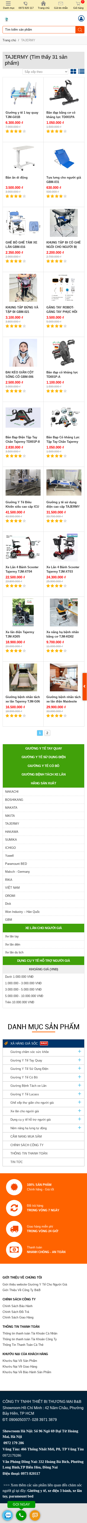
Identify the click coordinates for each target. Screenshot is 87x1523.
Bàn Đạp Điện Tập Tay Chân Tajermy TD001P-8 (23, 440)
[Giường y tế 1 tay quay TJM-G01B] (23, 93)
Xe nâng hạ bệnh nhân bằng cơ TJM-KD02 (62, 634)
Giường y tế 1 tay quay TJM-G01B (22, 115)
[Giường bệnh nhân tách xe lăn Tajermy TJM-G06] (23, 677)
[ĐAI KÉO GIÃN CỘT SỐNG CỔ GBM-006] (23, 353)
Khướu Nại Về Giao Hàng (20, 1366)
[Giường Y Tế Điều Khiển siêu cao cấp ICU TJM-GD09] (23, 483)
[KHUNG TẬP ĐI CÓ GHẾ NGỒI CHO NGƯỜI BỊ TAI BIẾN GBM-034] (63, 223)
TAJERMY (28, 40)
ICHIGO (10, 848)
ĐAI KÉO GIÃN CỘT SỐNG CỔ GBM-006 (20, 375)
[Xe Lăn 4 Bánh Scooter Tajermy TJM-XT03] (63, 547)
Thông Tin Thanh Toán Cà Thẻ (23, 1345)
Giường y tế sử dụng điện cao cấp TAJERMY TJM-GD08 (63, 506)
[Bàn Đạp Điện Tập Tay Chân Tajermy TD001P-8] (23, 418)
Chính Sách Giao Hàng (18, 1317)
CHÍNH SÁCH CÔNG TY (27, 1145)
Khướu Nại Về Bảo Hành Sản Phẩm (27, 1372)
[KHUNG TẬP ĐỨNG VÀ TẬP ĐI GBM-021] (23, 288)
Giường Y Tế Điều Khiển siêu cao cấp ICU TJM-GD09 (22, 506)
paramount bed (21, 1496)
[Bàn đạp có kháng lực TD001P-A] (63, 353)
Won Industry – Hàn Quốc (22, 912)
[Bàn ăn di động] (23, 158)
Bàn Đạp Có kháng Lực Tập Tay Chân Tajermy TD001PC (63, 442)
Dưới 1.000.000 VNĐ (19, 976)
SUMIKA (11, 839)
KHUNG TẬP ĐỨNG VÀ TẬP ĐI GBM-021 (22, 310)
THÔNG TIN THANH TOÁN (28, 1153)
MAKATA (11, 807)
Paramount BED (16, 864)
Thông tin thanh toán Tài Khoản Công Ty (30, 1339)
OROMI (10, 896)
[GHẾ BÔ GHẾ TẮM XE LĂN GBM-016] (23, 223)
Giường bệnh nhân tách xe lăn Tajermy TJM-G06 (23, 699)
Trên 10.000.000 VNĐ (19, 1002)
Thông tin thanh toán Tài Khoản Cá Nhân (30, 1333)
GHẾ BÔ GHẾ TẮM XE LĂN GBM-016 (21, 245)
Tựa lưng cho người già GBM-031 (63, 180)
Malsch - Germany (17, 871)
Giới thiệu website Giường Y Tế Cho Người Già (35, 1284)
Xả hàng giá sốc (28, 1043)
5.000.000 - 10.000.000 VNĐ (24, 996)
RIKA (8, 880)
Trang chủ (9, 40)
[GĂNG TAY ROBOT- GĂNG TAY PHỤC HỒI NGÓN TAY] (63, 288)
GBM (8, 919)
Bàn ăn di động (17, 177)
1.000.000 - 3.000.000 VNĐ (23, 983)
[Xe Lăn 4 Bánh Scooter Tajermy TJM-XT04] (23, 547)
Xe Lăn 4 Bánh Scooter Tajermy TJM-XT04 (22, 569)
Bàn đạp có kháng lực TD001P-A (62, 375)
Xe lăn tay (12, 936)
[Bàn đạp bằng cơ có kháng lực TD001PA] (63, 93)
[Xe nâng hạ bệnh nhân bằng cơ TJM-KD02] (63, 612)
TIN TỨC (16, 1162)
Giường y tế (36, 1491)
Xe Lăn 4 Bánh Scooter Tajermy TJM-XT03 (62, 569)
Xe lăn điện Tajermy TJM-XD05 (20, 634)
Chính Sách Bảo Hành (17, 1306)
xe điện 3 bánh (59, 1491)
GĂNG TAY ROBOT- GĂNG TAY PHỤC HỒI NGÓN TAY (61, 312)
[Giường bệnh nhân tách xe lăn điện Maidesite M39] (63, 677)
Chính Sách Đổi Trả (16, 1312)
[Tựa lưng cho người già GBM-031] (63, 158)
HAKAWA (11, 832)
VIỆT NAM (12, 887)
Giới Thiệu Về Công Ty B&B (22, 1290)
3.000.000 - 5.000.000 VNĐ (23, 989)
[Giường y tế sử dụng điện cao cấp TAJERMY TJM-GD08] (63, 483)
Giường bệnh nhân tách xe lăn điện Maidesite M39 (63, 701)
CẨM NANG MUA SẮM (26, 1136)
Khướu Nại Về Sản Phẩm (20, 1361)
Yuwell (9, 855)
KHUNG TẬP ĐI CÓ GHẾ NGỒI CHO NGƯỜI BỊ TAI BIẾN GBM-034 (63, 247)
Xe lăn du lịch (14, 952)
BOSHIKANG (14, 800)
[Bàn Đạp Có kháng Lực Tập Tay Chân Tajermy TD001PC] (63, 418)
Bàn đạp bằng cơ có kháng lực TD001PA (60, 115)
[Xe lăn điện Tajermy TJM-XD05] (23, 612)
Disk (8, 903)
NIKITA (10, 816)
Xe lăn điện (12, 944)
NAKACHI (12, 791)
